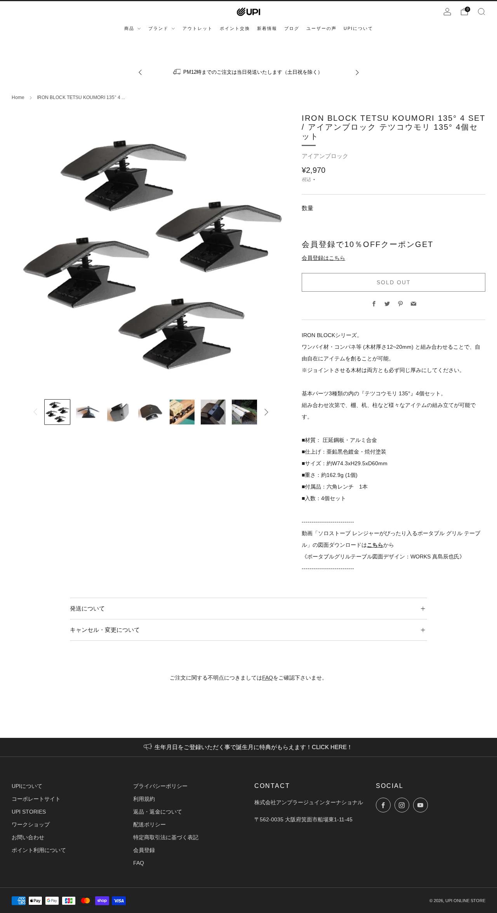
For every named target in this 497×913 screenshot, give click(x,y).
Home (18, 97)
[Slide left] (35, 412)
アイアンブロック (325, 156)
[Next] (357, 72)
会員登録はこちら (323, 258)
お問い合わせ (28, 837)
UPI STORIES (29, 812)
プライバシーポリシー (160, 786)
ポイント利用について (39, 850)
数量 (307, 208)
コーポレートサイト (36, 799)
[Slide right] (266, 412)
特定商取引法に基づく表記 (165, 837)
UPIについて (27, 786)
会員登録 (144, 850)
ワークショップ (31, 824)
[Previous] (140, 72)
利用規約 (144, 799)
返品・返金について (157, 812)
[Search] (481, 12)
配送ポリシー (149, 824)
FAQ (267, 678)
